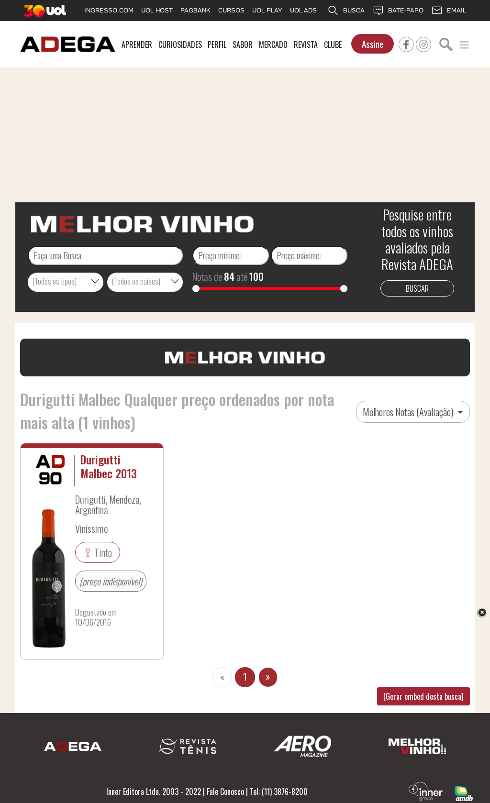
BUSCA (354, 10)
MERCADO (273, 44)
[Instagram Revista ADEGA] (423, 43)
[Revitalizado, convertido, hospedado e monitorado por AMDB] (464, 792)
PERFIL (217, 44)
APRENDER (137, 44)
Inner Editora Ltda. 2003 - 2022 (153, 791)
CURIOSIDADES (180, 44)
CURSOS (231, 10)
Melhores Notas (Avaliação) (409, 412)
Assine (372, 44)
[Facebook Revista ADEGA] (406, 43)
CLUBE (333, 44)
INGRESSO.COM (109, 10)
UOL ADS (303, 10)
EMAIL (456, 10)
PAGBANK (195, 10)
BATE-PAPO (405, 10)
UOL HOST (157, 10)
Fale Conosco (225, 791)
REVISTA (306, 44)
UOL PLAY (267, 10)
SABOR (243, 44)
